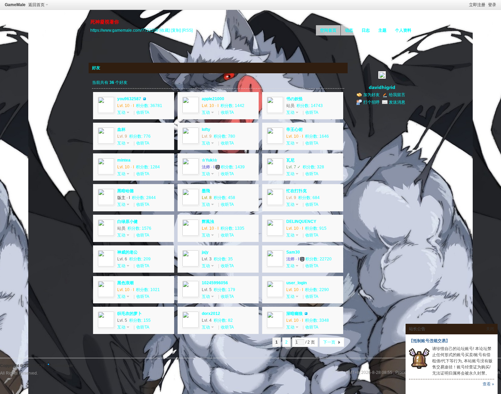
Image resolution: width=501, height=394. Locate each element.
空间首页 (328, 30)
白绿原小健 (127, 221)
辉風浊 (208, 221)
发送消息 (397, 102)
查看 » (488, 384)
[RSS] (187, 30)
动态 (349, 30)
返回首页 (36, 4)
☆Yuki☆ (209, 160)
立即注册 (477, 4)
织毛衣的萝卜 (129, 313)
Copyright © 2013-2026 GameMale (36, 365)
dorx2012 (211, 313)
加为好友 (371, 94)
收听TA (142, 112)
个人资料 (403, 30)
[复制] (176, 30)
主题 (382, 30)
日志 (366, 30)
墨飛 (206, 190)
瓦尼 (290, 160)
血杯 (121, 129)
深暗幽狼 (294, 313)
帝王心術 (294, 129)
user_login (296, 283)
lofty (206, 129)
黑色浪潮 (125, 283)
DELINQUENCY (301, 221)
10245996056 (215, 283)
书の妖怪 (294, 98)
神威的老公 (127, 252)
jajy (205, 252)
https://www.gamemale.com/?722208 (124, 30)
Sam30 (293, 252)
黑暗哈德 (125, 190)
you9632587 (129, 98)
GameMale (15, 4)
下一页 (329, 342)
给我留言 (397, 94)
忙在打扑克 (296, 190)
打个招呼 (371, 102)
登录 (492, 4)
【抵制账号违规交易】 (429, 340)
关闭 (490, 329)
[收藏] (165, 30)
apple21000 (213, 98)
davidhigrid (382, 87)
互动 (121, 112)
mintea (124, 160)
